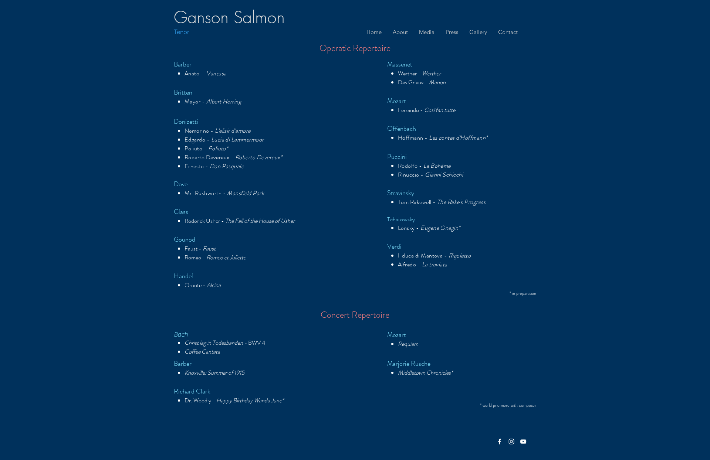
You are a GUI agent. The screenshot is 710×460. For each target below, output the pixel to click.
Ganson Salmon (229, 17)
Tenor (181, 31)
